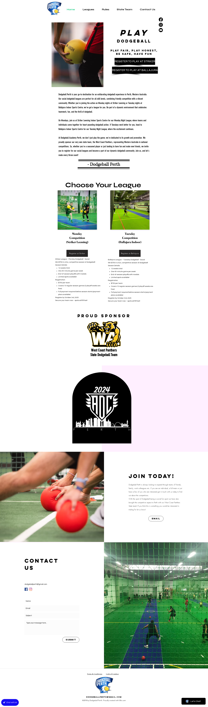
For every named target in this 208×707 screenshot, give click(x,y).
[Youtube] (161, 30)
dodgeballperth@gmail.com (36, 584)
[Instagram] (161, 25)
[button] (88, 9)
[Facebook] (161, 19)
